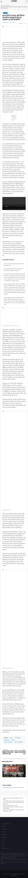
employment (18, 737)
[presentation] (23, 761)
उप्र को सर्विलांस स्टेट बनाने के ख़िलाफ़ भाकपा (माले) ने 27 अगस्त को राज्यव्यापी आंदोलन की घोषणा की (14, 774)
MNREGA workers (8, 742)
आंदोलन (4, 826)
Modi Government (18, 742)
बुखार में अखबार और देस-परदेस (10, 805)
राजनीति (4, 837)
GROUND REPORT (6, 823)
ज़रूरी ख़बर (5, 12)
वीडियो (3, 845)
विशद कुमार (6, 22)
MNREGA (13, 739)
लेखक (3, 843)
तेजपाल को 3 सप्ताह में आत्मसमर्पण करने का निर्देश (12, 853)
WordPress (14, 875)
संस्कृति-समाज (5, 848)
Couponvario (15, 874)
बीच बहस (4, 834)
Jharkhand (6, 739)
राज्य (3, 840)
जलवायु (4, 832)
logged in (11, 787)
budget (11, 737)
